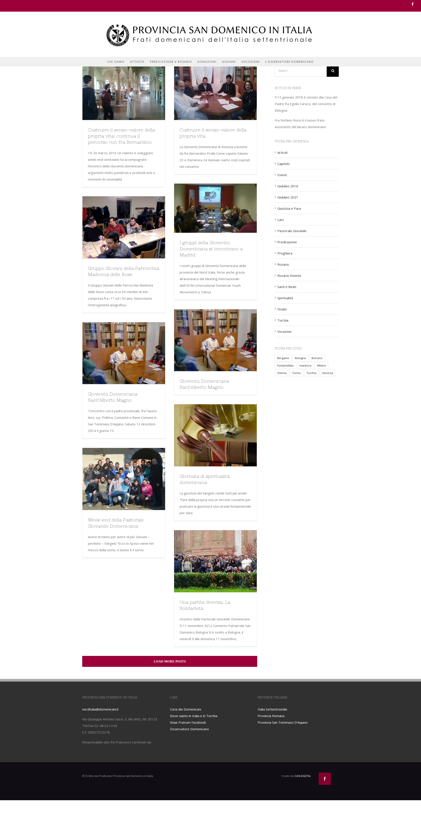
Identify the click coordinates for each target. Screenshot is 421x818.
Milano (321, 365)
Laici (280, 219)
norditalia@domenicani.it (100, 709)
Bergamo (283, 358)
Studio (282, 309)
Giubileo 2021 (287, 197)
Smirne (282, 373)
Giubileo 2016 (287, 186)
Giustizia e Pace (289, 208)
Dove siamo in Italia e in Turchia (193, 716)
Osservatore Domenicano (189, 729)
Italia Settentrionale (272, 709)
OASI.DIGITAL (302, 776)
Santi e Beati (286, 287)
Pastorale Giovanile (292, 231)
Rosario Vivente (289, 275)
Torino (296, 373)
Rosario (283, 264)
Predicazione (287, 242)
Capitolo (283, 163)
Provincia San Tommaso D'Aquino (283, 722)
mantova (305, 365)
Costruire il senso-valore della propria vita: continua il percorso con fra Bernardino (121, 136)
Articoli (282, 152)
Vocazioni (284, 331)
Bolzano (317, 358)
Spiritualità (285, 298)
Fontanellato (285, 365)
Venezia (327, 373)
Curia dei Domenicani (185, 709)
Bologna (300, 358)
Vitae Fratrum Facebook (188, 722)
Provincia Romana (271, 716)
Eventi (282, 175)
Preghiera (284, 253)
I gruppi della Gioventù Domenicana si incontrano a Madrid (211, 248)
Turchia (282, 320)
